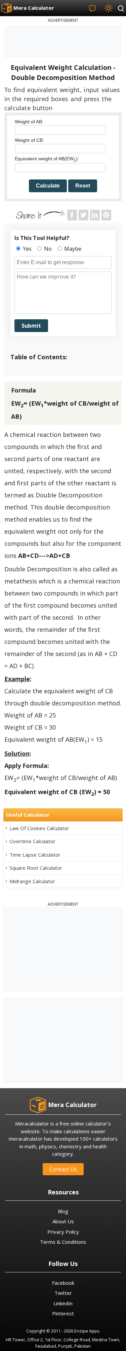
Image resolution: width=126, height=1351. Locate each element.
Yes (27, 248)
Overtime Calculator (32, 841)
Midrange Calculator (32, 881)
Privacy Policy (63, 1231)
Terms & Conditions (63, 1241)
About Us (63, 1221)
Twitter (63, 1292)
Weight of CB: (29, 140)
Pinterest (63, 1313)
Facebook (63, 1282)
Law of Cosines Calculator (39, 828)
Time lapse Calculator (34, 854)
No (47, 248)
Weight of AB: (29, 121)
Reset (82, 186)
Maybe (72, 248)
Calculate (48, 186)
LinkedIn (63, 1303)
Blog (63, 1211)
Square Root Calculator (35, 867)
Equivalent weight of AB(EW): (47, 158)
